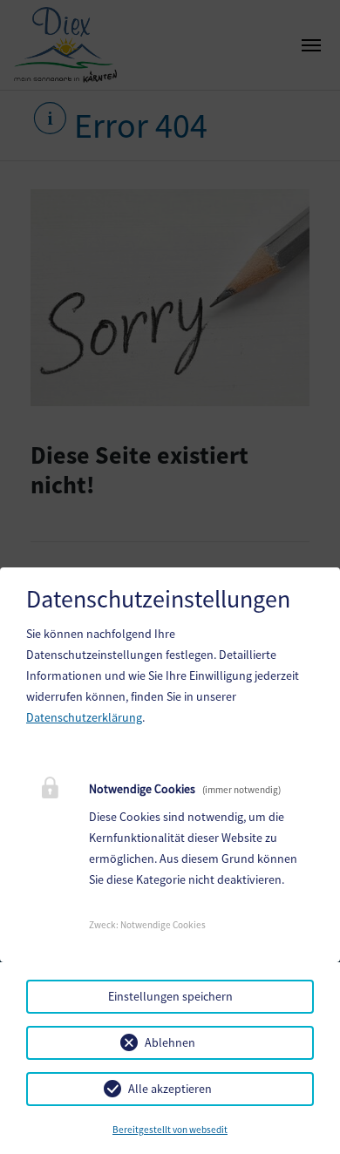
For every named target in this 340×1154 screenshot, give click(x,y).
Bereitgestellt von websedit (170, 1129)
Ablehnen (170, 1042)
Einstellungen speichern (170, 996)
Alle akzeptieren (170, 1088)
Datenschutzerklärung (84, 717)
